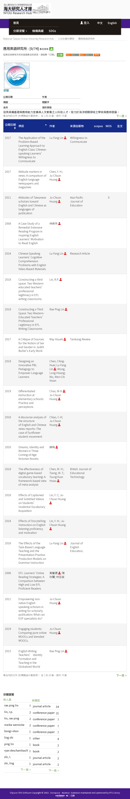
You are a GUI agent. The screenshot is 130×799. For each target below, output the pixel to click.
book (36, 745)
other (36, 738)
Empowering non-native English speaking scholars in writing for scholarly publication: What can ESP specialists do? (31, 608)
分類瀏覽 (19, 31)
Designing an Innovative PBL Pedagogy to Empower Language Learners (30, 369)
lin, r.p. (8, 712)
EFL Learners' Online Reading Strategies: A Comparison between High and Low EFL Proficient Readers (31, 580)
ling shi (8, 737)
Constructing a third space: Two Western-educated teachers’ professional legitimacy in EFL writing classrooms (31, 289)
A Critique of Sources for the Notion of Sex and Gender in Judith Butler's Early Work (31, 345)
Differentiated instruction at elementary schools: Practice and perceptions (31, 399)
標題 (21, 126)
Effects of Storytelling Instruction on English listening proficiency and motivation (32, 527)
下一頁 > (121, 116)
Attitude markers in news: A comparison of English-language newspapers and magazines (32, 179)
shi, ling (9, 763)
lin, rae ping (11, 718)
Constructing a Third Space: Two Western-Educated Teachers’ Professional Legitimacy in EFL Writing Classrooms (31, 319)
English (112, 23)
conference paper (44, 713)
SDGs (52, 31)
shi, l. (7, 757)
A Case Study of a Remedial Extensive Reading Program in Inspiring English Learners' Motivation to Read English (31, 233)
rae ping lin (11, 705)
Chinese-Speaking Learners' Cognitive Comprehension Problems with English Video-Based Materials (32, 261)
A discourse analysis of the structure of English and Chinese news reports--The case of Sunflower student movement (32, 426)
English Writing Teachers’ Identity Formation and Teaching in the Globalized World (30, 658)
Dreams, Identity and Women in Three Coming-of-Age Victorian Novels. (31, 453)
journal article (42, 706)
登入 (86, 23)
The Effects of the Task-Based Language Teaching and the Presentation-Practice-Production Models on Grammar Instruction (32, 553)
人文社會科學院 (66, 38)
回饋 (73, 795)
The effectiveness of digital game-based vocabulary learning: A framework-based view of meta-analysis (32, 476)
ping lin (9, 744)
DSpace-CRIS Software (20, 792)
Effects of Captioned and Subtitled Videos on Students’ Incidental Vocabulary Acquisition (31, 502)
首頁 (16, 23)
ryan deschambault (16, 750)
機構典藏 (38, 31)
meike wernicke (14, 725)
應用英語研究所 (86, 38)
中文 (100, 23)
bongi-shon (11, 731)
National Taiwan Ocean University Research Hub (28, 38)
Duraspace (55, 792)
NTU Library (114, 792)
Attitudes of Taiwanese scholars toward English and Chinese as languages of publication (32, 205)
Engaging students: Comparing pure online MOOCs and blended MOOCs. (32, 634)
